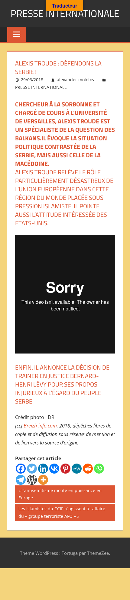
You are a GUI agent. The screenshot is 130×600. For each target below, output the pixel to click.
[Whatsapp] (99, 469)
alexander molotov (75, 79)
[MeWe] (77, 469)
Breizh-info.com (40, 425)
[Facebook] (21, 469)
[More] (43, 480)
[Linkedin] (43, 469)
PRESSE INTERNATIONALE (65, 13)
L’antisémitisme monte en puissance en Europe (60, 494)
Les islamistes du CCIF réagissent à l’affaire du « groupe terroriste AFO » (61, 512)
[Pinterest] (65, 469)
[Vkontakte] (54, 469)
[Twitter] (32, 469)
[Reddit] (88, 469)
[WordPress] (32, 480)
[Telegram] (21, 480)
